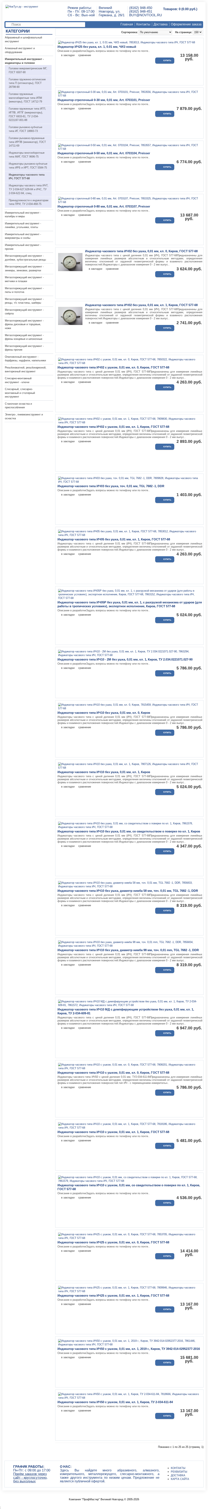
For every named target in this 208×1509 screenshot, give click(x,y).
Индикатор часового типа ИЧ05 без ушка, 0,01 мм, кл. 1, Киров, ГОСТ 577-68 (113, 539)
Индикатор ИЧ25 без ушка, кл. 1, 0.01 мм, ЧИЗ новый (96, 46)
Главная (126, 24)
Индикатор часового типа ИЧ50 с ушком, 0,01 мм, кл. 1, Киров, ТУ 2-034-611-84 (115, 1402)
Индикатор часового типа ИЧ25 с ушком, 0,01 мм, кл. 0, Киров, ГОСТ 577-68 (113, 1242)
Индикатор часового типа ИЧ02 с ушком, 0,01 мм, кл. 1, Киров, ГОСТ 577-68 (113, 426)
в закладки (68, 55)
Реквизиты (179, 1471)
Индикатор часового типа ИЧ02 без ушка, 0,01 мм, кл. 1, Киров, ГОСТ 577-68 (141, 305)
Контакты (143, 24)
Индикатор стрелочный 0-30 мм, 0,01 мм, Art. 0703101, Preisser (103, 100)
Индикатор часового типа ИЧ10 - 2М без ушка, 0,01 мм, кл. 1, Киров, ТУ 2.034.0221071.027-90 (125, 659)
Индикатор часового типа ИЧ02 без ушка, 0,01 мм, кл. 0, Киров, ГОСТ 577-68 (141, 251)
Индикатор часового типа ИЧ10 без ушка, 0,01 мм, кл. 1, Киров (103, 772)
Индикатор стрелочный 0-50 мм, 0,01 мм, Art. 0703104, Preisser (103, 153)
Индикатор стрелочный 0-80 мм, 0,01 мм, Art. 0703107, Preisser (103, 206)
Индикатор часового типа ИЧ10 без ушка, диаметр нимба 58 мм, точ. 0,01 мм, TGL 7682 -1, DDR (127, 890)
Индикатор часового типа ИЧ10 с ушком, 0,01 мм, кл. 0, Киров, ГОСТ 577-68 (113, 1072)
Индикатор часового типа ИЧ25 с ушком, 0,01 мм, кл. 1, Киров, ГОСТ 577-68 (113, 1295)
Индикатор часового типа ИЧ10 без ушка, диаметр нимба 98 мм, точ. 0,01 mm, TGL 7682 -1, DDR (128, 950)
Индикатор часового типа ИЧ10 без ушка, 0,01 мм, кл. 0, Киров (103, 712)
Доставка (161, 24)
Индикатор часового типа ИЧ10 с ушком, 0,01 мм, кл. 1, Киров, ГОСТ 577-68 (113, 1132)
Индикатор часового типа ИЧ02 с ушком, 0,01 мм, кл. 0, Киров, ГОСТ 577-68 (113, 367)
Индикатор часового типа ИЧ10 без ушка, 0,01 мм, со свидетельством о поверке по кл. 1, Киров (128, 831)
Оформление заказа (186, 24)
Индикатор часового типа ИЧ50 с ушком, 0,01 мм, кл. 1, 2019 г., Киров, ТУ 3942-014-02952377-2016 (128, 1348)
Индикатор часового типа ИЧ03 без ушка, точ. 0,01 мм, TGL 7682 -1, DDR (110, 486)
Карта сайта (180, 1479)
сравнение (84, 55)
